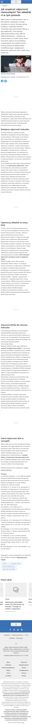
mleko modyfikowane (9, 566)
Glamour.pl (24, 662)
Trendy (7, 599)
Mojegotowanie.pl (24, 665)
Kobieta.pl (8, 665)
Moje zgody (19, 638)
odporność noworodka (9, 569)
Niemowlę (5, 5)
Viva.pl (8, 673)
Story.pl (24, 676)
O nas (26, 635)
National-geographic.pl (8, 667)
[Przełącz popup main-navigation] (2, 2)
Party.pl (24, 667)
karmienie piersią (16, 563)
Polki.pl (8, 670)
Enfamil (5, 563)
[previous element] (1, 600)
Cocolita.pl (8, 676)
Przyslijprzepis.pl (23, 670)
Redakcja (12, 638)
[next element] (30, 600)
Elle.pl (8, 662)
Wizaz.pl (23, 673)
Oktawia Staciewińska (8, 73)
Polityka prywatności (17, 635)
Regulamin (7, 635)
